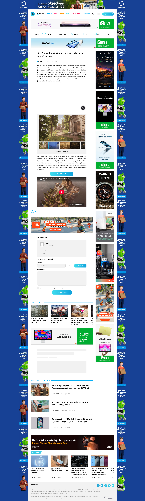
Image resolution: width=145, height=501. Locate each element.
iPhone (32, 212)
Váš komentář (40, 269)
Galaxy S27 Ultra (65, 498)
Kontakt (87, 14)
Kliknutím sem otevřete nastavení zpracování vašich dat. (54, 493)
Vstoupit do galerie (61, 151)
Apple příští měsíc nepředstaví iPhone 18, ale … (59, 471)
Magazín (49, 14)
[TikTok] (109, 485)
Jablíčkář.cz (43, 496)
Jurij (47, 244)
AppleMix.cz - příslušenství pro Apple (79, 496)
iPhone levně (38, 498)
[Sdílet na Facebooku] (32, 211)
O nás (39, 493)
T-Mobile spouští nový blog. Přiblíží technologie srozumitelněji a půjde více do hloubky (79, 321)
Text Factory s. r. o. (48, 490)
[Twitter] (102, 485)
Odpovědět (42, 254)
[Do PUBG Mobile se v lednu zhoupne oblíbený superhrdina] (59, 311)
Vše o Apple (41, 61)
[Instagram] (105, 485)
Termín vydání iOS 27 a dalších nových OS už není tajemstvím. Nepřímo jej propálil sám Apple (72, 420)
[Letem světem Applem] (37, 14)
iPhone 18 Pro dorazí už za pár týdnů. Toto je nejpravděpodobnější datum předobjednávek (99, 472)
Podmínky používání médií (44, 491)
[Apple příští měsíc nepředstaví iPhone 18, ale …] (59, 461)
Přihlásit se (80, 266)
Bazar (62, 14)
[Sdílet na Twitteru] (35, 211)
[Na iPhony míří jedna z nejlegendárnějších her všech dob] (39, 311)
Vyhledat (107, 14)
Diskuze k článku (42, 237)
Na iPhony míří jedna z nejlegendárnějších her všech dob (39, 320)
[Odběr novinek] (93, 14)
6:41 (50, 245)
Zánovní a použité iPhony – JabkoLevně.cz (51, 498)
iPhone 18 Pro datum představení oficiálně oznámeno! (37, 471)
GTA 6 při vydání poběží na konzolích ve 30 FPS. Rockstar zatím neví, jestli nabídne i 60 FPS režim (71, 386)
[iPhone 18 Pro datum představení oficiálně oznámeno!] (39, 461)
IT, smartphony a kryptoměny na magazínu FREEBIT (58, 496)
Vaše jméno (40, 262)
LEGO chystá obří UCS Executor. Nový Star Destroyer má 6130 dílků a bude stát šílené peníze (79, 472)
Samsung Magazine (35, 496)
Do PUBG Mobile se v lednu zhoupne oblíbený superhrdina (59, 320)
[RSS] (113, 485)
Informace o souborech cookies (76, 491)
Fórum (56, 14)
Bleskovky (76, 14)
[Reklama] (23, 4)
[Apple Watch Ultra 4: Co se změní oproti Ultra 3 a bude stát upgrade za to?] (40, 406)
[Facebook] (98, 485)
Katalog (68, 14)
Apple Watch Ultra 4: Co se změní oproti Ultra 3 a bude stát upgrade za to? (70, 403)
